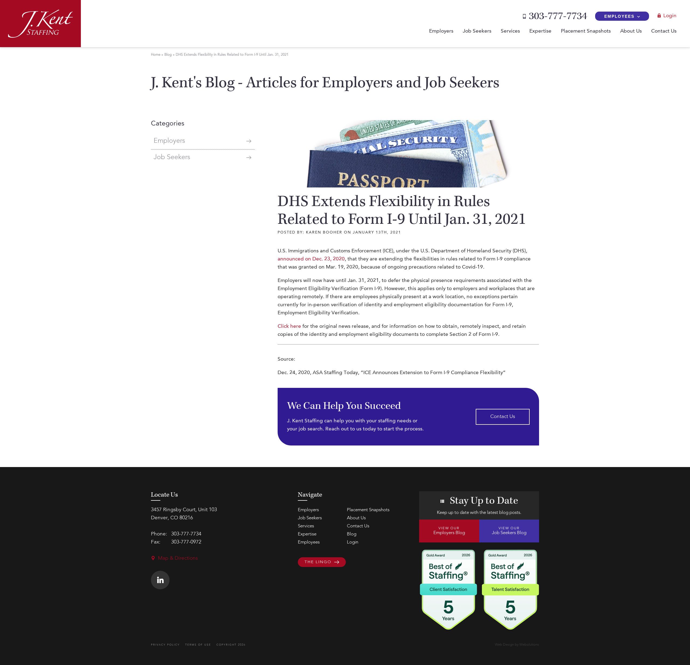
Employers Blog (449, 531)
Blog (168, 55)
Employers (441, 31)
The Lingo (318, 562)
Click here (289, 326)
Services (510, 31)
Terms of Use (198, 644)
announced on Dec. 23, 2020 (311, 259)
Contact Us (664, 31)
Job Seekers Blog (509, 531)
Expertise (540, 31)
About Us (631, 31)
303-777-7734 (558, 16)
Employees (619, 16)
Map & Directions (178, 558)
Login (670, 16)
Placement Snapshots (586, 31)
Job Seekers (477, 31)
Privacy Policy (165, 644)
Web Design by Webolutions (517, 644)
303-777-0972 (186, 542)
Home (155, 55)
